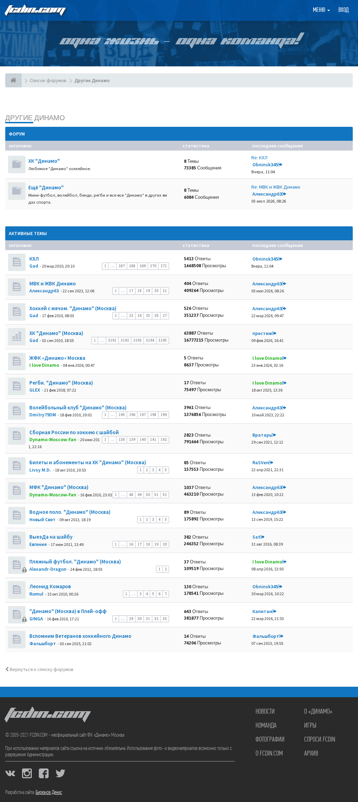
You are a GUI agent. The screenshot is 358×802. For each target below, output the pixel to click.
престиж (262, 333)
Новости (265, 711)
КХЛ (33, 258)
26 (156, 315)
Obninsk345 (265, 164)
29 (131, 618)
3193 (137, 340)
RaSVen (260, 462)
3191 (112, 340)
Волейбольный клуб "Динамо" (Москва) (77, 407)
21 (165, 290)
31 (148, 618)
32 (156, 618)
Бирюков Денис (49, 792)
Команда (266, 725)
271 (163, 265)
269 (142, 265)
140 (142, 439)
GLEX (34, 390)
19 (148, 290)
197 (142, 414)
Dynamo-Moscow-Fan (52, 439)
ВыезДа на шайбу (50, 536)
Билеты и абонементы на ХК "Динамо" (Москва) (87, 462)
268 (132, 265)
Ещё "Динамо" (46, 187)
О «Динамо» (318, 711)
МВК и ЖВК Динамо (52, 283)
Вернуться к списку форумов (41, 669)
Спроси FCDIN (319, 739)
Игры (310, 725)
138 (122, 439)
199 (163, 414)
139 (132, 439)
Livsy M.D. (40, 470)
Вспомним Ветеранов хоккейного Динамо (79, 636)
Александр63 (267, 194)
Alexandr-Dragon (47, 569)
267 (122, 265)
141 (153, 439)
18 (139, 290)
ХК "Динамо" (44, 161)
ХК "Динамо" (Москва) (55, 333)
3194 (150, 340)
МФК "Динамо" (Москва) (58, 487)
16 (131, 544)
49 (139, 494)
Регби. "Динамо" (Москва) (60, 382)
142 (163, 439)
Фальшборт (42, 643)
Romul (36, 594)
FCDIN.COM (34, 10)
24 (139, 315)
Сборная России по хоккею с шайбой (73, 432)
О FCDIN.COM (269, 753)
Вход (343, 10)
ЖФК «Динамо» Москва (56, 358)
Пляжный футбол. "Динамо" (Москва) (74, 561)
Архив (311, 753)
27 (165, 315)
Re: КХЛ (259, 157)
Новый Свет (42, 519)
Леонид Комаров (49, 586)
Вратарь (262, 435)
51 (156, 494)
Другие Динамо (35, 118)
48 (131, 494)
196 (132, 414)
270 (153, 265)
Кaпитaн (262, 611)
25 (148, 315)
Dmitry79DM (42, 414)
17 (131, 290)
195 (122, 414)
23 (131, 315)
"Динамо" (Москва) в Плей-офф (67, 611)
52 (165, 494)
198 (153, 414)
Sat (256, 537)
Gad (33, 266)
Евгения (38, 544)
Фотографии (270, 739)
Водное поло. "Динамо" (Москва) (69, 512)
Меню (320, 10)
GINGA (36, 618)
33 (165, 618)
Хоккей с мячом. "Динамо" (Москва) (72, 308)
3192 (125, 340)
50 (148, 494)
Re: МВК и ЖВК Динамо (275, 187)
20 (156, 290)
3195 (162, 340)
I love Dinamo (44, 365)
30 (139, 618)
